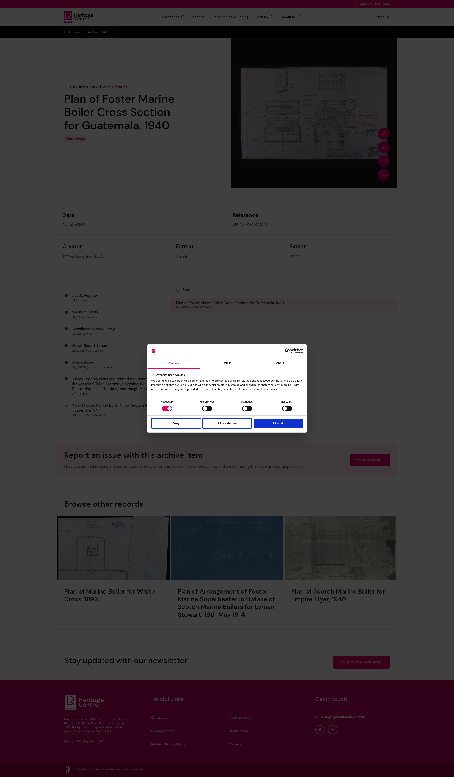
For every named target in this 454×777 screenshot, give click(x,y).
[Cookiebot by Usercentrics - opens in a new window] (287, 351)
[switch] (207, 408)
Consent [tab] (173, 363)
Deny (176, 423)
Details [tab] (227, 362)
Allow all (278, 423)
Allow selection (227, 423)
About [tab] (280, 362)
